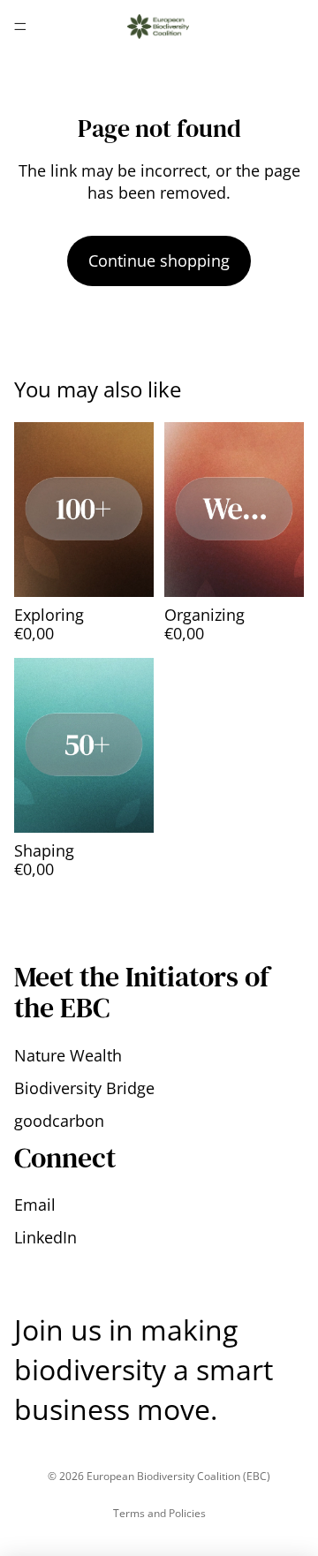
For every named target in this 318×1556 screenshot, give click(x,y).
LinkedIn (45, 1237)
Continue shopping (159, 260)
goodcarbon (59, 1120)
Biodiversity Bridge (84, 1088)
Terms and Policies (159, 1513)
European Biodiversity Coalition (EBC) (178, 1476)
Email (35, 1204)
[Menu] (20, 26)
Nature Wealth (68, 1055)
